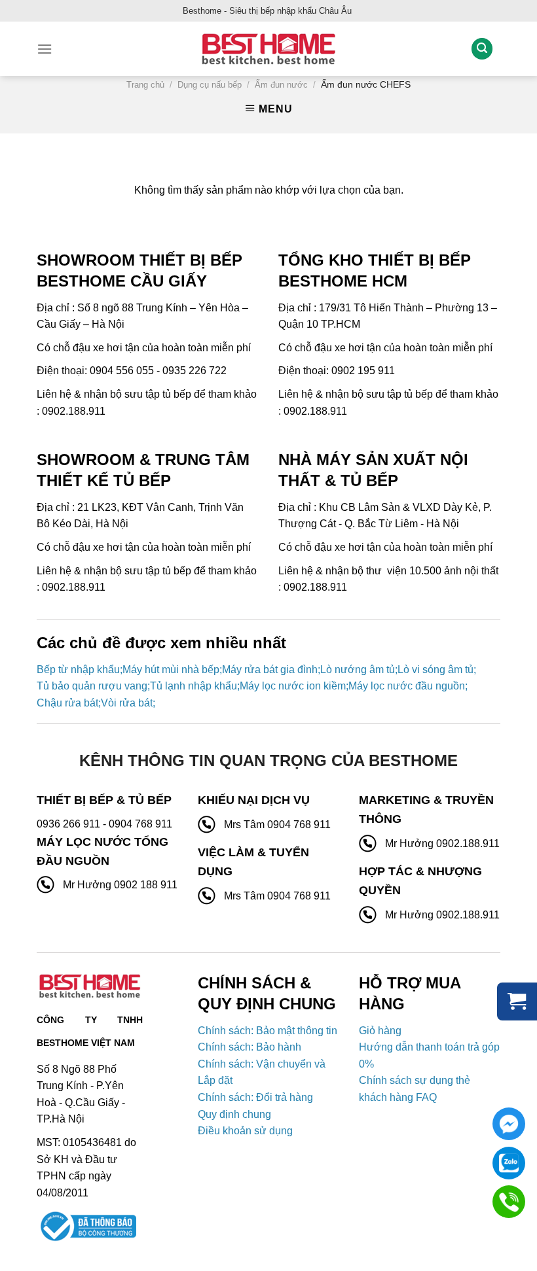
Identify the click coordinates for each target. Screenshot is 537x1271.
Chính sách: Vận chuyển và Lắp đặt (261, 1072)
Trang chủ (145, 85)
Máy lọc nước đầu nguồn (406, 685)
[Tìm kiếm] (482, 49)
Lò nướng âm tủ (357, 669)
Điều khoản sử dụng (245, 1130)
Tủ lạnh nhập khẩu (193, 685)
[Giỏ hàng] (517, 1001)
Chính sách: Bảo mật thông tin (267, 1030)
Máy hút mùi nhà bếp (170, 669)
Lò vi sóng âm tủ (435, 669)
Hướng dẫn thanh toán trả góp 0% (429, 1055)
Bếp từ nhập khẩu (78, 669)
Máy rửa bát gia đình (270, 669)
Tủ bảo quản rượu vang (92, 685)
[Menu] (44, 49)
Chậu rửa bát (67, 702)
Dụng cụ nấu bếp (209, 85)
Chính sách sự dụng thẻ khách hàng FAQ (414, 1089)
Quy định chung (234, 1114)
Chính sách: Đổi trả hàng (255, 1097)
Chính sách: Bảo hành (249, 1047)
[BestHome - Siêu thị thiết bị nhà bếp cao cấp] (268, 49)
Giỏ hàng (380, 1030)
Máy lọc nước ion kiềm (293, 685)
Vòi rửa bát (127, 702)
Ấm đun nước (281, 85)
